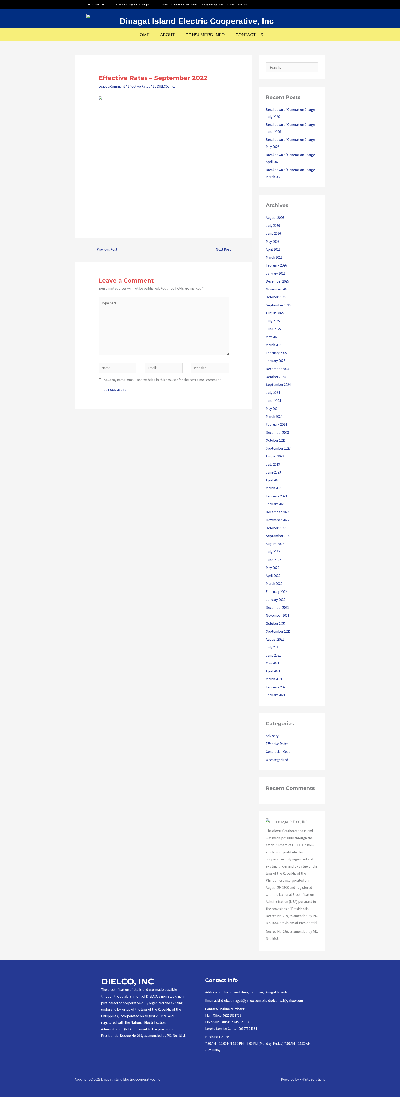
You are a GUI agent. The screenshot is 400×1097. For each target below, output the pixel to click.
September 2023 (278, 448)
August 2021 (275, 639)
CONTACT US (249, 34)
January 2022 (275, 599)
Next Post (225, 249)
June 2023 (273, 472)
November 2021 (277, 615)
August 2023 (275, 456)
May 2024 (272, 408)
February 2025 (276, 353)
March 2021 (274, 679)
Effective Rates (139, 86)
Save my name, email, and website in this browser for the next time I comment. (162, 380)
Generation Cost (278, 751)
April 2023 (273, 480)
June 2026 (273, 233)
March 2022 (274, 583)
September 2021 (278, 631)
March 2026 (274, 257)
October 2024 (276, 376)
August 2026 (275, 217)
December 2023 (277, 432)
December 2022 (277, 512)
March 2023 (274, 488)
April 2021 (273, 671)
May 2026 (272, 241)
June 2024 (273, 400)
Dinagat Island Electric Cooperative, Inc (197, 21)
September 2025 (278, 305)
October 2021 (276, 623)
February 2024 (276, 424)
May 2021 (272, 663)
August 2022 (275, 544)
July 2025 (273, 321)
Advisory (272, 736)
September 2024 (278, 384)
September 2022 (278, 536)
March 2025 (274, 345)
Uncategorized (277, 759)
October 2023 (276, 440)
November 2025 (277, 289)
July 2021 (273, 647)
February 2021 (276, 687)
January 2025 (275, 360)
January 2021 (275, 695)
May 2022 (272, 567)
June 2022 (273, 560)
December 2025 (277, 281)
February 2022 (276, 591)
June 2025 (273, 329)
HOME (143, 34)
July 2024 (273, 392)
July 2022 (273, 551)
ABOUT (167, 34)
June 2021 (273, 655)
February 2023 (276, 496)
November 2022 (277, 520)
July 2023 (273, 464)
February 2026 (276, 265)
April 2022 (273, 575)
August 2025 (275, 313)
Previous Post (104, 249)
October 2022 (276, 528)
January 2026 (275, 273)
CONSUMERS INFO (205, 34)
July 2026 (273, 225)
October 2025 (276, 297)
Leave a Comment (112, 86)
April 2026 (273, 249)
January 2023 (275, 504)
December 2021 (277, 607)
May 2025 (272, 337)
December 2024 (277, 369)
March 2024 (274, 416)
